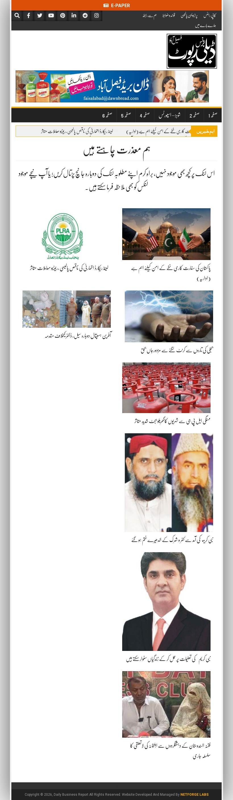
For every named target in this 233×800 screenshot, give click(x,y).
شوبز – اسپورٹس (170, 115)
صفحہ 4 (145, 115)
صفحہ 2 (194, 115)
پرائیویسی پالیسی (189, 15)
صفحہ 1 (212, 115)
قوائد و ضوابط (169, 15)
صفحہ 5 (126, 115)
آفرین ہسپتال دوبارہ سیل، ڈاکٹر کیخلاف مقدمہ (78, 335)
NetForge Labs (194, 795)
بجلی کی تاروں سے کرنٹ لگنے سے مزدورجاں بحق (177, 350)
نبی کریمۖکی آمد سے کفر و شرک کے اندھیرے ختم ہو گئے (172, 540)
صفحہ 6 (107, 115)
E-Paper (120, 5)
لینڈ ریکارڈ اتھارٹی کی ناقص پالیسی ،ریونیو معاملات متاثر (77, 131)
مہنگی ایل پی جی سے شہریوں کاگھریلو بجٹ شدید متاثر (172, 421)
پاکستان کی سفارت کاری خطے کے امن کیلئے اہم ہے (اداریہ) (168, 131)
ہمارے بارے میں (205, 25)
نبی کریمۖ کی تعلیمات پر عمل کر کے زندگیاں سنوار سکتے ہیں (168, 659)
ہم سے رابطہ (149, 15)
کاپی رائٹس (209, 15)
